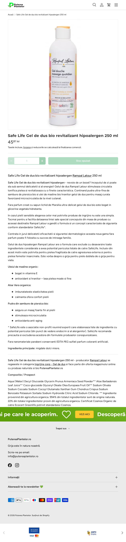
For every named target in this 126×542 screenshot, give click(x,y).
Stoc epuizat (83, 160)
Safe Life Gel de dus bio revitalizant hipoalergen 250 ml (41, 15)
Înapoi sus (61, 428)
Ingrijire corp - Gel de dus (50, 364)
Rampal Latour (98, 360)
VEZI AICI (81, 414)
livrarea (27, 147)
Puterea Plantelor (23, 515)
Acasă (10, 15)
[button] (109, 5)
